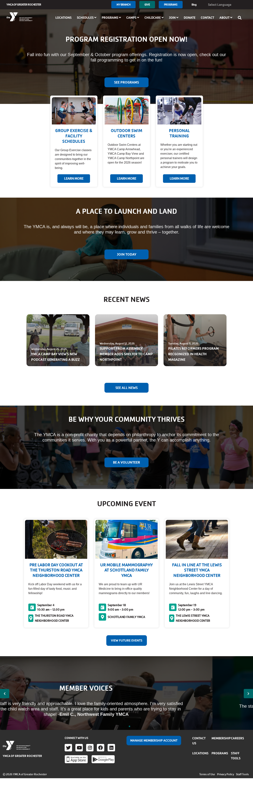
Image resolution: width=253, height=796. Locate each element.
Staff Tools (242, 774)
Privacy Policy (225, 774)
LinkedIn (111, 747)
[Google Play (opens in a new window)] (103, 759)
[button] (4, 693)
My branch (123, 4)
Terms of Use (207, 774)
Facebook (100, 747)
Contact (207, 18)
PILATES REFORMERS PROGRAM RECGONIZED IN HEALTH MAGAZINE (193, 354)
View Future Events (126, 640)
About (224, 18)
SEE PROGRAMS (126, 82)
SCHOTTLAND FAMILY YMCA (126, 617)
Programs (170, 4)
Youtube (79, 747)
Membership (221, 738)
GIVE (147, 4)
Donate (189, 18)
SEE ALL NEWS (126, 388)
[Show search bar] (241, 17)
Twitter (68, 747)
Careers (237, 738)
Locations (63, 18)
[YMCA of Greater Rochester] (19, 16)
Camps (131, 18)
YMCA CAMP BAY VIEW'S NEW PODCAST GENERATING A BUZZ (55, 357)
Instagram (89, 747)
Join (172, 18)
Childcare (153, 18)
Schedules (85, 18)
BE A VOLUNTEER (126, 462)
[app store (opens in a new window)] (76, 759)
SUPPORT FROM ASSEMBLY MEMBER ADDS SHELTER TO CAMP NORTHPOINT (126, 354)
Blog (194, 4)
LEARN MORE (73, 178)
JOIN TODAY (126, 254)
